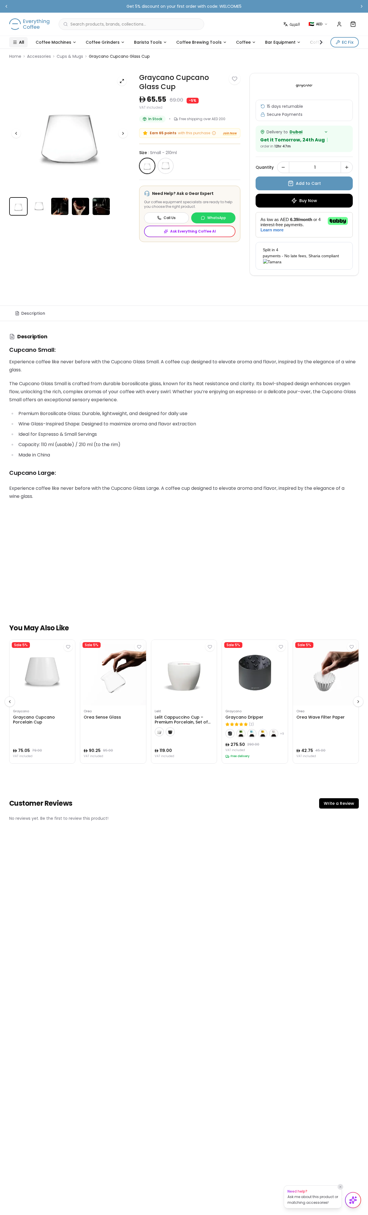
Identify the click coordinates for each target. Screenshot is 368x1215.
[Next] (123, 133)
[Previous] (16, 133)
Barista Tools (148, 42)
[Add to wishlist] (234, 79)
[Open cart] (353, 24)
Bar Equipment (280, 42)
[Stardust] (262, 733)
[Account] (339, 24)
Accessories (39, 56)
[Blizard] (273, 733)
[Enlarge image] (121, 81)
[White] (159, 731)
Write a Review (339, 803)
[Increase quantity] (346, 167)
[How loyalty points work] (214, 133)
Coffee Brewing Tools (199, 42)
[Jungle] (241, 733)
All (21, 42)
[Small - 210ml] (147, 166)
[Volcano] (230, 733)
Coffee (243, 42)
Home (15, 56)
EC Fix (348, 42)
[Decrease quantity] (283, 167)
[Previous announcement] (6, 6)
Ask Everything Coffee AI (193, 231)
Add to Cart (308, 183)
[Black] (170, 731)
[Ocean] (251, 733)
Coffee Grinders (103, 42)
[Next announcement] (362, 6)
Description (33, 313)
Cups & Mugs (70, 56)
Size (158, 153)
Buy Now (308, 201)
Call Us (170, 217)
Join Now (230, 133)
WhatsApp (216, 217)
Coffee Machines (53, 42)
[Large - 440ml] (166, 166)
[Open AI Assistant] (353, 1200)
